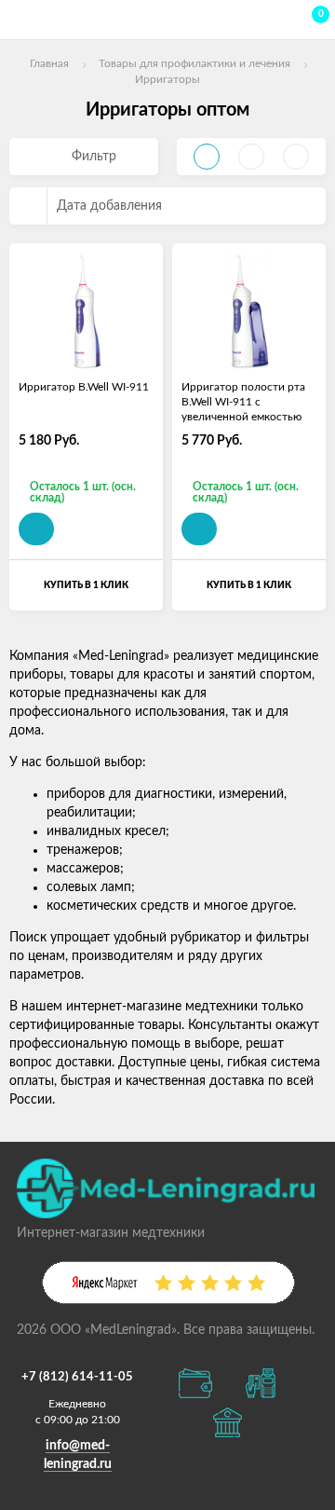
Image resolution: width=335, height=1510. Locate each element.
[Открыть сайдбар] (20, 18)
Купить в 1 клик (86, 585)
